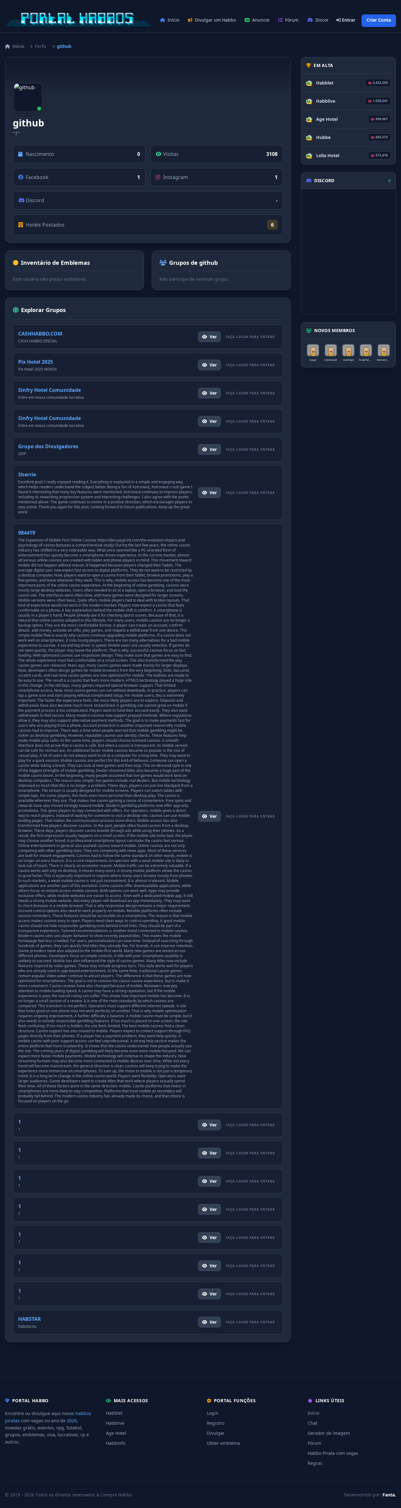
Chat (312, 1423)
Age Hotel (116, 1433)
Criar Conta (379, 20)
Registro (215, 1423)
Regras (315, 1463)
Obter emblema (223, 1443)
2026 (72, 1420)
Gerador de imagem (329, 1433)
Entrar (348, 20)
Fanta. (389, 1495)
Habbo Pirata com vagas (333, 1453)
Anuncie (260, 20)
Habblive (115, 1423)
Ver (213, 337)
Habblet (114, 1413)
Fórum (292, 20)
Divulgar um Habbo (215, 20)
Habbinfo (115, 1443)
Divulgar (216, 1433)
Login (212, 1413)
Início (173, 20)
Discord (323, 20)
